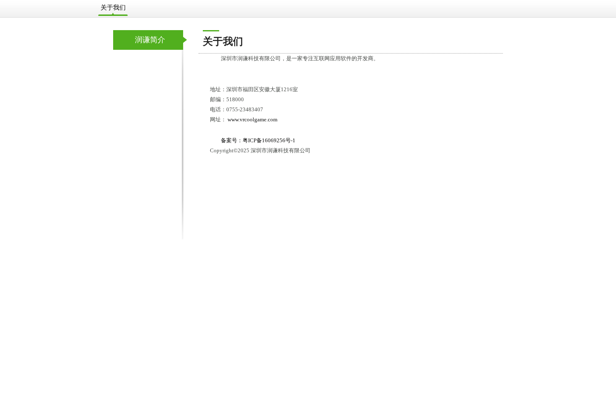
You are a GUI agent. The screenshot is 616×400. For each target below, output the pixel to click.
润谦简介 (150, 40)
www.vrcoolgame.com (252, 119)
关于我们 (113, 7)
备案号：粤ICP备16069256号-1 (258, 140)
